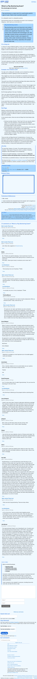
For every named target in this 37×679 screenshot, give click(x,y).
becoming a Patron (23, 68)
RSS (8, 171)
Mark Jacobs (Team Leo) (7, 226)
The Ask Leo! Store (11, 657)
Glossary (9, 650)
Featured (27, 207)
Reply (3, 238)
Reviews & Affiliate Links (13, 672)
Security (34, 205)
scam (34, 207)
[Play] (5, 168)
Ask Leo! (13, 217)
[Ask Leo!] (4, 2)
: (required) (7, 629)
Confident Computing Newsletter (13, 656)
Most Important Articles (12, 647)
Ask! (8, 644)
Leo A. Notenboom (6, 10)
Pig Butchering (19, 245)
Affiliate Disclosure (11, 667)
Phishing (31, 207)
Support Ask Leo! (18, 642)
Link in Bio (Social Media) (12, 651)
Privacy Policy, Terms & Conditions (14, 665)
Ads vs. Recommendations (12, 664)
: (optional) (5, 626)
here (15, 635)
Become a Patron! (10, 654)
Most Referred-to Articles (12, 645)
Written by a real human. (19, 611)
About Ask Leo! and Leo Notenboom (14, 661)
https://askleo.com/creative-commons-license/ (23, 678)
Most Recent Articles (11, 648)
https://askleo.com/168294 (31, 206)
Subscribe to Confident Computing (19, 160)
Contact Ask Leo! (10, 662)
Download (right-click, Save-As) (9, 169)
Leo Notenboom (6, 214)
